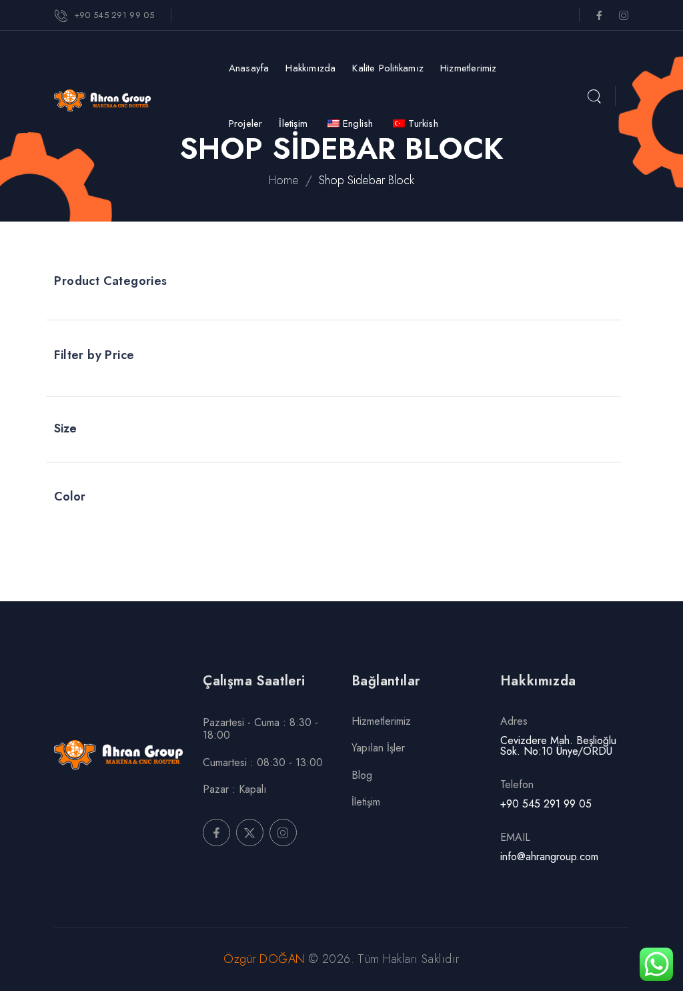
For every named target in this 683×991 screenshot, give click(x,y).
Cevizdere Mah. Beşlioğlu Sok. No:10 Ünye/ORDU (558, 746)
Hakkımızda (310, 68)
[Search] (594, 97)
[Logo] (119, 100)
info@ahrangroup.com (549, 856)
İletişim (293, 123)
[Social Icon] (599, 15)
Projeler (246, 123)
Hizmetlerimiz (468, 68)
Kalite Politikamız (388, 68)
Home (284, 180)
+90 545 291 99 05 (546, 803)
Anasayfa (249, 68)
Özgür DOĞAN (265, 959)
